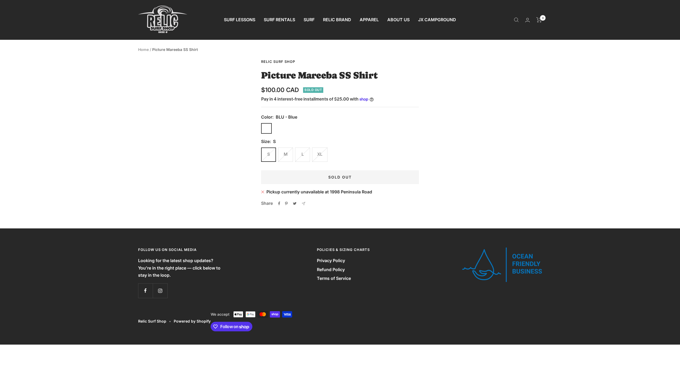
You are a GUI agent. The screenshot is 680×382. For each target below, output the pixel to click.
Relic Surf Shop (278, 61)
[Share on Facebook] (279, 203)
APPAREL (369, 19)
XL (319, 154)
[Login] (527, 20)
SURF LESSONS (239, 19)
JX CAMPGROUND (437, 19)
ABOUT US (398, 19)
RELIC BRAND (337, 19)
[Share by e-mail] (303, 203)
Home (143, 49)
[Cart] (539, 20)
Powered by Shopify (192, 321)
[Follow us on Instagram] (160, 290)
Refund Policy (331, 269)
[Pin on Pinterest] (286, 203)
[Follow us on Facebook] (145, 290)
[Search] (516, 20)
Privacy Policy (331, 260)
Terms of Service (334, 278)
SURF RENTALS (279, 19)
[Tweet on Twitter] (294, 203)
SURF (309, 19)
